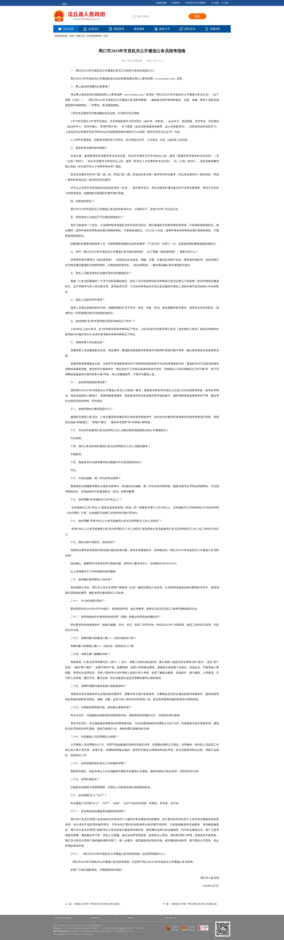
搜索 (197, 16)
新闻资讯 (119, 28)
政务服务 (139, 28)
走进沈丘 (93, 28)
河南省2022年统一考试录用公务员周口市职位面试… (98, 904)
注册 (216, 3)
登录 (226, 3)
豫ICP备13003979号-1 (61, 931)
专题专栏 (215, 28)
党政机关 (175, 927)
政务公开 (164, 28)
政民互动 (189, 28)
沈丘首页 (68, 28)
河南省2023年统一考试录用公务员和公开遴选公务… (195, 904)
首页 (72, 36)
